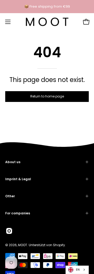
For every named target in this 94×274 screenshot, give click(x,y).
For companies (17, 213)
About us (12, 162)
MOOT (22, 245)
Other (10, 196)
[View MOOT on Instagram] (9, 231)
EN (78, 269)
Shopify (59, 245)
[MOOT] (47, 22)
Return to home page (47, 96)
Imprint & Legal (18, 179)
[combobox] (77, 270)
